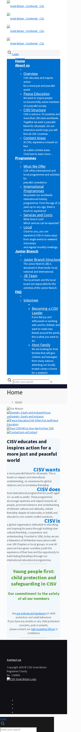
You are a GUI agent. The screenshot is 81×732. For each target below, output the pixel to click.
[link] (51, 382)
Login (15, 54)
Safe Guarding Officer (43, 629)
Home (18, 402)
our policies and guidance (31, 613)
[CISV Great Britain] (21, 679)
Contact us (14, 660)
